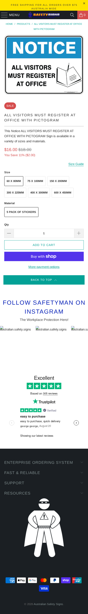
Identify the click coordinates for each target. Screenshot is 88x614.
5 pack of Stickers (21, 212)
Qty (6, 224)
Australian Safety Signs (48, 604)
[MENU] (2, 15)
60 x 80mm (14, 181)
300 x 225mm (15, 192)
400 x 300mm (39, 192)
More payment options (44, 267)
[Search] (72, 15)
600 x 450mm (62, 192)
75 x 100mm (35, 181)
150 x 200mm (58, 181)
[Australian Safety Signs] (44, 15)
